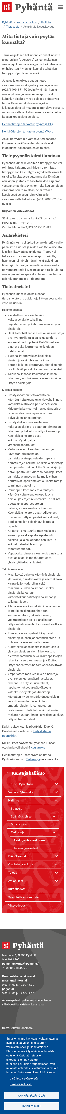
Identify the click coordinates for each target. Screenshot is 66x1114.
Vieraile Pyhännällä (20, 792)
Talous (12, 872)
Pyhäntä (7, 22)
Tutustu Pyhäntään (20, 784)
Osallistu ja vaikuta (20, 864)
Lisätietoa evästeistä (24, 1078)
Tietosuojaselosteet (26, 848)
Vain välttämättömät (31, 1095)
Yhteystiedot (16, 905)
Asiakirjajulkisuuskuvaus (29, 840)
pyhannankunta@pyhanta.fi (20, 963)
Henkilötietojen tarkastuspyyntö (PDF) (27, 124)
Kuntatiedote (17, 889)
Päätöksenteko (18, 856)
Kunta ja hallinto (27, 22)
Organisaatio (19, 824)
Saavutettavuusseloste (23, 897)
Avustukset (15, 881)
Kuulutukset (38, 747)
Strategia (16, 808)
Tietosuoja (12, 26)
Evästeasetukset (21, 1084)
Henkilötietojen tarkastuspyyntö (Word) (28, 131)
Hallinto (46, 22)
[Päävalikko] (60, 7)
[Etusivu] (29, 7)
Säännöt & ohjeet (21, 816)
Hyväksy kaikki (31, 1106)
